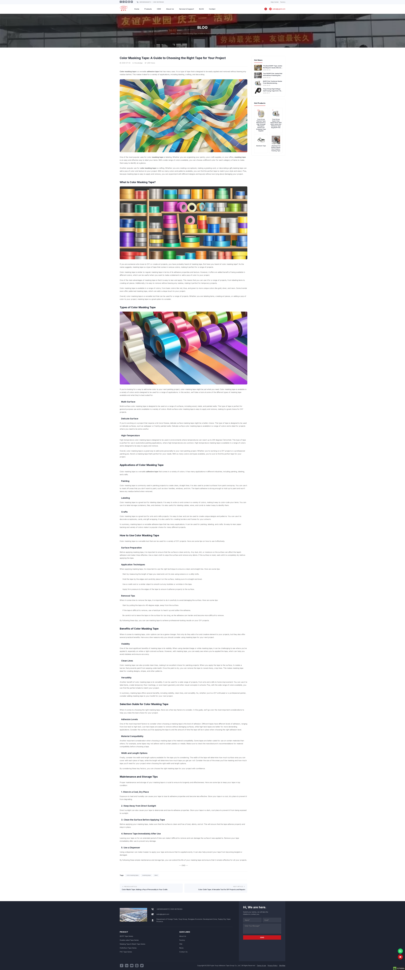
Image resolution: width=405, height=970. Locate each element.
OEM (159, 9)
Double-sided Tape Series (129, 940)
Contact (212, 9)
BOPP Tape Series (126, 936)
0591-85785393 (158, 2)
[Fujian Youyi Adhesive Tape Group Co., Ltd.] (123, 9)
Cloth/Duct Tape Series (128, 948)
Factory (282, 2)
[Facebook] (122, 965)
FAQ (180, 944)
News (181, 948)
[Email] (400, 956)
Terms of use (261, 965)
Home (136, 9)
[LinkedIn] (127, 965)
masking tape (146, 875)
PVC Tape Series (126, 952)
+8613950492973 (145, 2)
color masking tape (132, 875)
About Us (170, 9)
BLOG (201, 9)
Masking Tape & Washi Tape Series (132, 944)
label (156, 875)
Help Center (275, 2)
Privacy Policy (272, 965)
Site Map (282, 965)
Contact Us (183, 952)
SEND (262, 937)
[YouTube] (132, 965)
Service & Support (186, 9)
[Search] (265, 9)
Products (148, 9)
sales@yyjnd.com (162, 914)
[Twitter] (142, 965)
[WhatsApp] (400, 951)
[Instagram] (137, 965)
